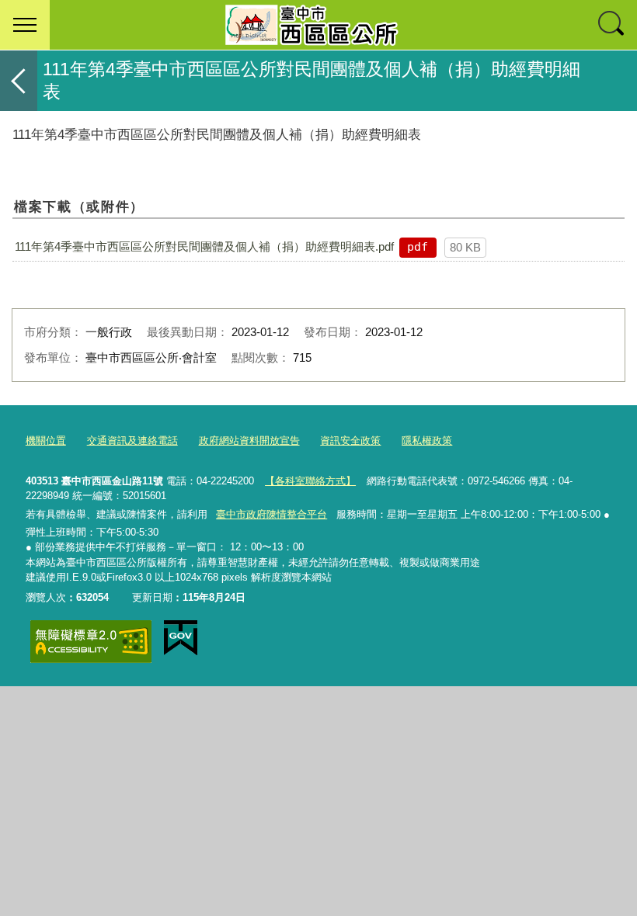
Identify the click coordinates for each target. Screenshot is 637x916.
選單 (25, 25)
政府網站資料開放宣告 (249, 440)
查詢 (612, 25)
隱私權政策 (427, 440)
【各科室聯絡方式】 (310, 481)
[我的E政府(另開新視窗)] (180, 638)
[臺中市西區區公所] (318, 25)
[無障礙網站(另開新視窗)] (90, 641)
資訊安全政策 (350, 440)
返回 (18, 80)
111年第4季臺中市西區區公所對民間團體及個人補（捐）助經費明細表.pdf (204, 246)
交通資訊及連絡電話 (132, 440)
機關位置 (46, 440)
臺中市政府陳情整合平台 (271, 514)
